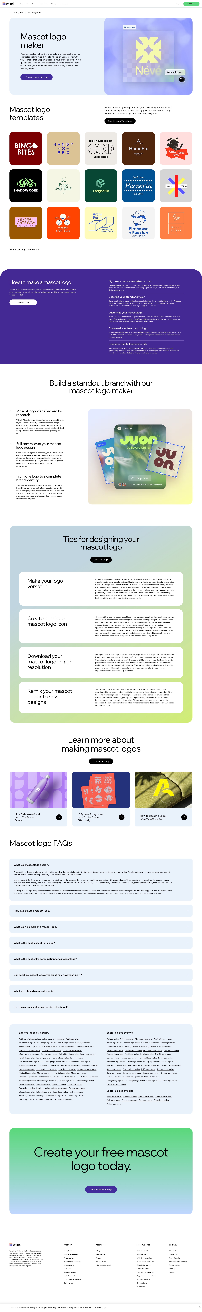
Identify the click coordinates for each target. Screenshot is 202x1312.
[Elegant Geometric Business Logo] (101, 223)
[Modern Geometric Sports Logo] (63, 185)
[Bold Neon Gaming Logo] (25, 185)
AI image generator (71, 1254)
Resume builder (70, 1272)
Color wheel (68, 1283)
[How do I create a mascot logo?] (101, 911)
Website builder (143, 1251)
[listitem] (101, 589)
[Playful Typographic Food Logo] (25, 148)
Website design (143, 1254)
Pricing (53, 4)
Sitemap (172, 1269)
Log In (178, 4)
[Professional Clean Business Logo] (63, 148)
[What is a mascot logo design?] (101, 865)
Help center (100, 1254)
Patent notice (174, 1265)
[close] (200, 1307)
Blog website (142, 1283)
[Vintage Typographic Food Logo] (138, 185)
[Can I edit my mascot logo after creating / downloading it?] (101, 975)
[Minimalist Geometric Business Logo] (101, 185)
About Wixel (101, 1261)
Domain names (143, 1269)
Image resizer (69, 1265)
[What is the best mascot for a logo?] (101, 943)
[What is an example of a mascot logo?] (101, 927)
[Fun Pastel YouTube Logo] (176, 148)
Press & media (174, 1258)
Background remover (72, 1261)
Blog (98, 1251)
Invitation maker (70, 1276)
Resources (63, 4)
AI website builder (144, 1265)
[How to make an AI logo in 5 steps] (38, 799)
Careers (172, 1272)
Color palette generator (73, 1279)
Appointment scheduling (147, 1276)
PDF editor (68, 1269)
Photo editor (69, 1258)
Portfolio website (143, 1279)
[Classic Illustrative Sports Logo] (63, 223)
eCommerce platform (145, 1261)
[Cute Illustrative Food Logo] (138, 223)
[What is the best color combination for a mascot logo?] (101, 959)
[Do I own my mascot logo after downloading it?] (101, 1007)
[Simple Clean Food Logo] (176, 223)
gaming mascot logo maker (142, 625)
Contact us (173, 1254)
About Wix (173, 1251)
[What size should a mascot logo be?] (101, 991)
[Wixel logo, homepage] (8, 3)
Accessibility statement (178, 1261)
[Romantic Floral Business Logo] (176, 185)
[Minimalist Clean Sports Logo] (101, 148)
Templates (43, 4)
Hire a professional (103, 1265)
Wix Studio (141, 1286)
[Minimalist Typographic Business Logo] (138, 148)
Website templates (144, 1258)
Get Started (191, 4)
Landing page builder (145, 1272)
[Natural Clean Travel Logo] (25, 223)
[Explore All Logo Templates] (24, 249)
